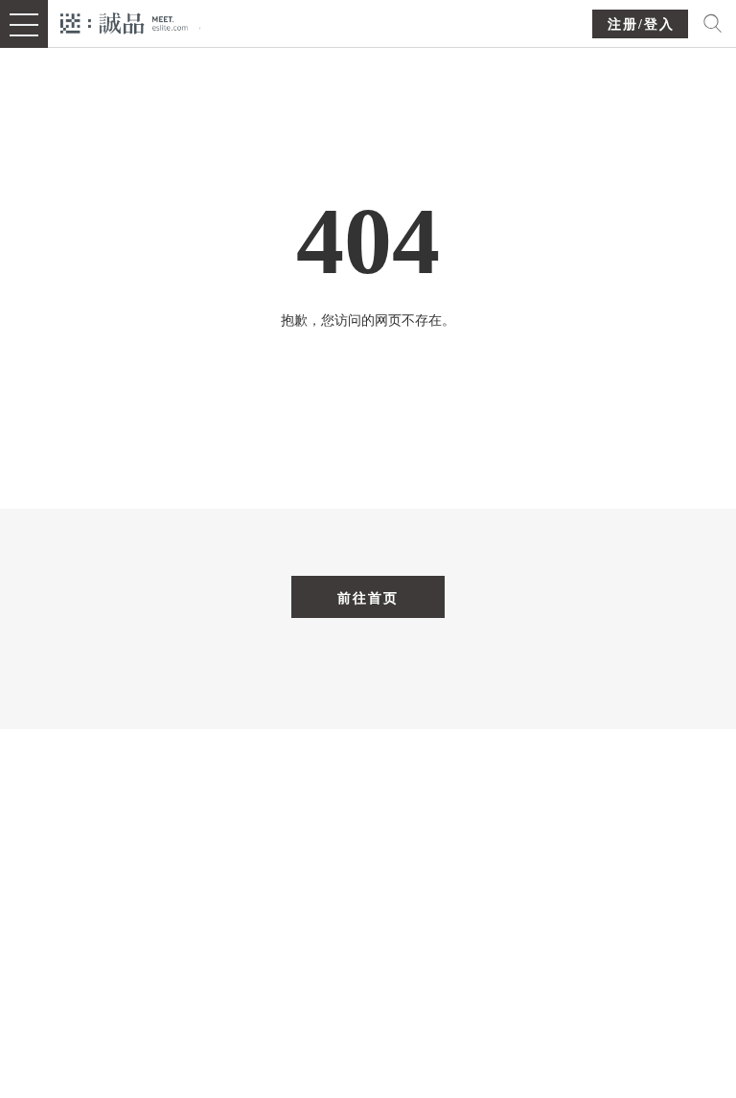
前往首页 (368, 598)
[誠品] (124, 21)
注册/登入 (641, 24)
